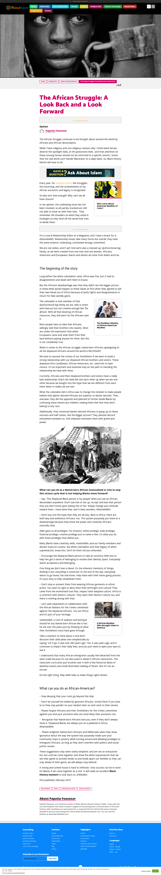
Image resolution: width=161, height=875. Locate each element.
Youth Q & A (36, 10)
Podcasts (83, 841)
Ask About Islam (28, 833)
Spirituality (44, 6)
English (111, 844)
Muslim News (130, 6)
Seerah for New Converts (88, 844)
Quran (33, 6)
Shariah (74, 6)
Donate (48, 10)
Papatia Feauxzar (56, 130)
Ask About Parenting (29, 841)
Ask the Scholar (27, 836)
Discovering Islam (60, 6)
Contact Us (112, 836)
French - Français (114, 847)
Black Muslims (45, 789)
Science (54, 849)
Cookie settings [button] (146, 871)
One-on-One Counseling (30, 846)
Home (43, 81)
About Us (112, 833)
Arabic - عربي (113, 852)
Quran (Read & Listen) (87, 836)
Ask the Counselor (28, 838)
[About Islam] (17, 8)
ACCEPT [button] (155, 871)
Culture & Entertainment (69, 81)
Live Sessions (84, 838)
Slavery (56, 789)
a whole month (64, 183)
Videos (84, 6)
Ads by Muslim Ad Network (80, 1)
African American (84, 789)
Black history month (68, 789)
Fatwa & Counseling (112, 6)
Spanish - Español (115, 849)
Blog (53, 846)
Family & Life (96, 6)
